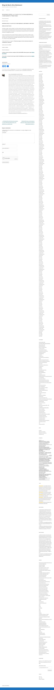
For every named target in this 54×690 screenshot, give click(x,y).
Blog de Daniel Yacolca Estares (44, 591)
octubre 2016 (41, 222)
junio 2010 (40, 318)
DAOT (40, 358)
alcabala (43, 440)
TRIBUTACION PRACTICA (42, 624)
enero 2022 (41, 143)
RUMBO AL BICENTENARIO (43, 647)
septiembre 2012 (41, 284)
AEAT (39, 610)
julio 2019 (40, 181)
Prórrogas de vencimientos (43, 400)
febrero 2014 (41, 262)
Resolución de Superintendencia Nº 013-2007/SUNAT (45, 475)
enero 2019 (41, 188)
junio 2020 (40, 167)
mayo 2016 (40, 228)
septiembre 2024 (41, 102)
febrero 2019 (41, 187)
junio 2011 (40, 303)
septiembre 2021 (41, 148)
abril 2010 (40, 320)
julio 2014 (40, 256)
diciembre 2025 (41, 84)
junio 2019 (40, 182)
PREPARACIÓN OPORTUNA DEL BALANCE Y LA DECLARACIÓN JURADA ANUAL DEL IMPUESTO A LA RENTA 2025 (10, 123)
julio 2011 (40, 301)
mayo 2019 (40, 183)
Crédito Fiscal (41, 356)
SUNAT (40, 600)
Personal (40, 391)
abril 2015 (40, 245)
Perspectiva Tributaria (42, 392)
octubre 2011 (41, 298)
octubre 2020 (41, 162)
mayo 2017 (40, 213)
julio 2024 (40, 105)
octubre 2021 (41, 147)
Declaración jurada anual (42, 445)
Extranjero (40, 368)
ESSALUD (40, 451)
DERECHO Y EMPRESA (42, 643)
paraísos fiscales (47, 463)
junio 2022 (40, 136)
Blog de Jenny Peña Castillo (43, 587)
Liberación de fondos (42, 385)
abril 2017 (40, 215)
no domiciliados (49, 462)
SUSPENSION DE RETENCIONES (44, 407)
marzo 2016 (41, 231)
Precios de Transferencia (43, 397)
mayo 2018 (40, 198)
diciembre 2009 (41, 325)
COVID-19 (40, 354)
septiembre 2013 (41, 269)
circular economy (41, 348)
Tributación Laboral (42, 417)
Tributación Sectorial (42, 421)
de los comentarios (42, 432)
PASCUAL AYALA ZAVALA (43, 575)
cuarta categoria (43, 443)
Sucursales (41, 406)
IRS (39, 635)
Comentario (4, 132)
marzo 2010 (41, 322)
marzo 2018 (41, 201)
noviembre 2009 (41, 327)
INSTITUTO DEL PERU (42, 621)
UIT (39, 422)
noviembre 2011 (41, 296)
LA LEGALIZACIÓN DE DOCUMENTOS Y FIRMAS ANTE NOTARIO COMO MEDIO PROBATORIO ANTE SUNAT (45, 550)
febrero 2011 (41, 308)
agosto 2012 (41, 285)
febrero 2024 (41, 111)
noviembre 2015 (41, 236)
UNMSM (40, 613)
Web (3, 152)
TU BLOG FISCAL (41, 640)
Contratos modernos (42, 352)
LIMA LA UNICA (41, 645)
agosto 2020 (41, 164)
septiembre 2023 (41, 118)
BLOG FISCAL (41, 638)
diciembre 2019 (41, 174)
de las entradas (42, 431)
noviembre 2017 (41, 206)
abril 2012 (40, 290)
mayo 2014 (40, 259)
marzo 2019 (41, 186)
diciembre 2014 (41, 250)
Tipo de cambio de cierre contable (44, 414)
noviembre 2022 (41, 130)
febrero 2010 (41, 323)
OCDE (40, 628)
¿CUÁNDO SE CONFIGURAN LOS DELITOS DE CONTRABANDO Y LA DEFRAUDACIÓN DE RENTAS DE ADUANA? (45, 527)
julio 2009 (40, 332)
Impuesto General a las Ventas (44, 380)
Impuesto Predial (45, 458)
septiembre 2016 (41, 223)
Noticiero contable (42, 566)
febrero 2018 (41, 202)
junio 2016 (40, 227)
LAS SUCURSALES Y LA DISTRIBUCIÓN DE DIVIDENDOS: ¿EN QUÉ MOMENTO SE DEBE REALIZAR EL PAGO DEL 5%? (45, 33)
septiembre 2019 (41, 178)
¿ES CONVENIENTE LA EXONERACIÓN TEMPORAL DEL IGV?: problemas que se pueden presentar (45, 66)
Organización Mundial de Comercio (44, 626)
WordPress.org (41, 434)
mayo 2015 (40, 244)
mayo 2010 (40, 319)
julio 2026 (40, 75)
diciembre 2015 (41, 235)
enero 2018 (41, 203)
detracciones (42, 446)
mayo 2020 (40, 168)
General (40, 373)
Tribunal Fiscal (41, 601)
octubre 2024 (41, 101)
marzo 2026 (41, 80)
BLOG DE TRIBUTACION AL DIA (43, 625)
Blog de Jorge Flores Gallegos (43, 590)
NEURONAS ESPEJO (11, 70)
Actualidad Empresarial (42, 599)
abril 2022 (40, 139)
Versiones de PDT (42, 424)
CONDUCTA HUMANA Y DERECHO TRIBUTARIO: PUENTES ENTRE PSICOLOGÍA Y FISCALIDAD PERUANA (45, 30)
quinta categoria (44, 470)
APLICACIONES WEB (42, 342)
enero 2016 (41, 233)
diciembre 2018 (41, 189)
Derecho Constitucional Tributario (44, 361)
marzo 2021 (41, 155)
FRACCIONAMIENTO (43, 455)
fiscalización (43, 454)
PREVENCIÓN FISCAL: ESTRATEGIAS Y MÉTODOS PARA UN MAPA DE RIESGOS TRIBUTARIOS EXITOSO (28, 123)
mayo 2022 (40, 138)
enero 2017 (41, 218)
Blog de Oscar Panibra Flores (43, 649)
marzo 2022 (41, 140)
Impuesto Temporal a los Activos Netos (45, 382)
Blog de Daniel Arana (42, 582)
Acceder (40, 430)
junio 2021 (40, 152)
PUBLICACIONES (41, 401)
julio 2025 (40, 90)
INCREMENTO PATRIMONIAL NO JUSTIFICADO (45, 461)
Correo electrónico (5, 148)
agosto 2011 (41, 300)
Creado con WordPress (5, 685)
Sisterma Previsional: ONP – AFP (44, 405)
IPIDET (40, 606)
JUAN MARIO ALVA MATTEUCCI (27, 70)
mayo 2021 (40, 153)
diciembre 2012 (41, 280)
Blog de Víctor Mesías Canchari (44, 650)
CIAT (39, 604)
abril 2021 (40, 154)
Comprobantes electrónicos (43, 351)
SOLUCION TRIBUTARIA (42, 563)
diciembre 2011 (41, 295)
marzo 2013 (41, 276)
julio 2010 (40, 317)
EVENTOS (40, 367)
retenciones (43, 478)
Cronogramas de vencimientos (44, 357)
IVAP (39, 383)
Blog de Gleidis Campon (43, 652)
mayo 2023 (40, 123)
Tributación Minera (42, 419)
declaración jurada (49, 444)
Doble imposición (47, 448)
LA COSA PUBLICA (41, 648)
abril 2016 (40, 230)
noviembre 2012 (41, 281)
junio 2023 (40, 121)
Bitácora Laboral (41, 596)
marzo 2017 (41, 216)
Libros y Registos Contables (43, 387)
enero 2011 (41, 309)
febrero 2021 (41, 157)
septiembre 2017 (41, 208)
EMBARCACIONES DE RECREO (44, 450)
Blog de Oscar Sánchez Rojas (43, 585)
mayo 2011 (40, 304)
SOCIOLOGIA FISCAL (42, 634)
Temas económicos (42, 410)
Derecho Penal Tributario (43, 362)
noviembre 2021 (41, 145)
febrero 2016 (41, 232)
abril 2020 (40, 169)
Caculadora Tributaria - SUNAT (44, 614)
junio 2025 (40, 91)
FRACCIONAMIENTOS (42, 372)
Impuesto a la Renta (42, 378)
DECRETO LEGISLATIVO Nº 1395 (44, 359)
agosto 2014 (41, 255)
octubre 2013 (41, 267)
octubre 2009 (41, 328)
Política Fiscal (13, 69)
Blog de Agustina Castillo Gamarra (44, 581)
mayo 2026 (40, 77)
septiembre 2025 (41, 87)
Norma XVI (41, 463)
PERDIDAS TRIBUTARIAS (43, 464)
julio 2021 (40, 150)
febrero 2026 (41, 81)
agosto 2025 (41, 89)
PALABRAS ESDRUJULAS (42, 623)
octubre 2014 (41, 252)
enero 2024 (41, 113)
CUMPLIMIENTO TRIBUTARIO (26, 69)
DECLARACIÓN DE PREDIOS (42, 444)
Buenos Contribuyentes (43, 347)
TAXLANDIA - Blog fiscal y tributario (44, 572)
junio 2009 (40, 333)
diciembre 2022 (41, 129)
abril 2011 (40, 305)
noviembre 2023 (41, 115)
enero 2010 (41, 324)
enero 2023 (41, 128)
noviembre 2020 (41, 160)
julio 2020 (40, 165)
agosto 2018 (41, 194)
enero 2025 (41, 97)
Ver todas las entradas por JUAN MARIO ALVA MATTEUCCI (18, 113)
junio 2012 (40, 288)
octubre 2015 (41, 237)
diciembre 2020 (41, 159)
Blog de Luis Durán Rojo (42, 586)
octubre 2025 (41, 86)
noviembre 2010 (41, 312)
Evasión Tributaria (45, 452)
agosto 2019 (41, 179)
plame (47, 465)
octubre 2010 (41, 313)
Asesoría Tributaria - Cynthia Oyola (44, 595)
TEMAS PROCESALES (42, 412)
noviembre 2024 (41, 100)
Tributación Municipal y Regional (44, 420)
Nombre (4, 144)
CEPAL (40, 630)
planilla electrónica (41, 466)
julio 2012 (40, 286)
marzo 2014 (41, 261)
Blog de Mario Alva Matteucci (12, 5)
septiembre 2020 (41, 163)
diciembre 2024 (41, 99)
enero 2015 (41, 249)
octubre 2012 (41, 283)
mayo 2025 (40, 92)
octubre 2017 (41, 207)
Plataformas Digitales (42, 395)
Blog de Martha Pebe (42, 580)
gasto (48, 455)
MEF (39, 609)
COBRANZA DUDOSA (42, 442)
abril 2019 (40, 184)
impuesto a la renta (43, 456)
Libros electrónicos (42, 386)
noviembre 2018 (41, 191)
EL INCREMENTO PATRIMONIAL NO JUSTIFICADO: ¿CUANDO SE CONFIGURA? (45, 57)
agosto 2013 (41, 270)
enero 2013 (41, 279)
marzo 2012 (41, 291)
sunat (43, 479)
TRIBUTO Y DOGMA (42, 644)
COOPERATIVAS (41, 353)
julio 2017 (40, 211)
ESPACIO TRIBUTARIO (42, 639)
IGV (50, 455)
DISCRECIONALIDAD (44, 447)
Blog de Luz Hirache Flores (43, 592)
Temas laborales (41, 411)
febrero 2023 (41, 126)
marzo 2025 (41, 95)
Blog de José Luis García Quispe (44, 584)
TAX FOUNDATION (42, 629)
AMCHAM (40, 618)
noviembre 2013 (41, 266)
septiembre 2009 (41, 329)
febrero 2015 (41, 247)
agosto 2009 (41, 330)
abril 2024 (40, 109)
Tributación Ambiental (42, 415)
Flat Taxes (40, 631)
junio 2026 (40, 76)
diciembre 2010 (41, 310)
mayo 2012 (40, 289)
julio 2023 (40, 120)
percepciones (41, 464)
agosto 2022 (41, 134)
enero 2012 (41, 294)
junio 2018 (40, 197)
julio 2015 (40, 241)
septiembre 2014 (41, 254)
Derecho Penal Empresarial (43, 615)
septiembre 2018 (41, 193)
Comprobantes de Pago (43, 349)
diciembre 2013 (41, 265)
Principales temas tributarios (43, 594)
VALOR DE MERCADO (43, 479)
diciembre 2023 (41, 114)
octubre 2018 (41, 192)
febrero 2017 (41, 217)
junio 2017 (40, 212)
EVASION (43, 451)
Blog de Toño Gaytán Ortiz (43, 589)
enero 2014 (41, 264)
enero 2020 (41, 173)
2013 (40, 440)
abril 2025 (40, 94)
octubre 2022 (41, 131)
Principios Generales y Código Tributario (45, 398)
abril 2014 (40, 260)
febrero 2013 (41, 278)
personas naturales (42, 465)
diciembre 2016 (41, 220)
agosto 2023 (41, 119)
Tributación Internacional (43, 416)
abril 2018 (40, 199)
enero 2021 (41, 158)
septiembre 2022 (41, 133)
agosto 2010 (41, 315)
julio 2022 (40, 135)
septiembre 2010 (41, 314)
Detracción (40, 363)
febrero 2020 (41, 172)
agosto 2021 (41, 149)
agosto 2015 (41, 240)
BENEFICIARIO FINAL (42, 346)
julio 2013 (40, 271)
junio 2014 (40, 257)
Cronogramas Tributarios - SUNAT (44, 616)
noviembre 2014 (41, 251)
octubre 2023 (41, 116)
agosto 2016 (41, 225)
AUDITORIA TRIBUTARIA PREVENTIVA (44, 343)
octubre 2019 (41, 177)
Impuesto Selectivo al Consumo (44, 381)
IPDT (39, 605)
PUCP (40, 611)
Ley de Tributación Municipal (43, 462)
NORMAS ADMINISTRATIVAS (43, 390)
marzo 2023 (41, 125)
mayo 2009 (40, 334)
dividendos (41, 448)
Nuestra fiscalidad (42, 565)
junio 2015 (40, 242)
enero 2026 (41, 82)
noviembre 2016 (41, 221)
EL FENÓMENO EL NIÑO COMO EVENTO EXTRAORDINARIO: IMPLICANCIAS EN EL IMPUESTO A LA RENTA (45, 22)
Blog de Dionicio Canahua (43, 642)
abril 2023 (40, 124)
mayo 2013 (40, 274)
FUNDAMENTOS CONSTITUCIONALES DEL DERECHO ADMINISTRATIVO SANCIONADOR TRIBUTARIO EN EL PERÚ (45, 37)
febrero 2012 (41, 293)
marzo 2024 (41, 110)
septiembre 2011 (41, 299)
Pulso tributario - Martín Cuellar (44, 567)
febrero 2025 (41, 96)
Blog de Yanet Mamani (42, 576)
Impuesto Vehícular (44, 459)
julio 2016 (40, 226)
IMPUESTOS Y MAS (42, 633)
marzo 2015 (41, 246)
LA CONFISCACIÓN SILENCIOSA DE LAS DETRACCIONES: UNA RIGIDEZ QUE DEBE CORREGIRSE (45, 26)
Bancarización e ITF (42, 344)
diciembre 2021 (41, 144)
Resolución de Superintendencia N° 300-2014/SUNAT (45, 472)
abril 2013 (40, 275)
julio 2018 (40, 196)
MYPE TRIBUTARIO (42, 388)
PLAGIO (40, 393)
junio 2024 (40, 106)
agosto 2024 (41, 104)
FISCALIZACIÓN (41, 371)
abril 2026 (40, 79)
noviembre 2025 (41, 85)
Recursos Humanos (42, 402)
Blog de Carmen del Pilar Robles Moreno (45, 562)
